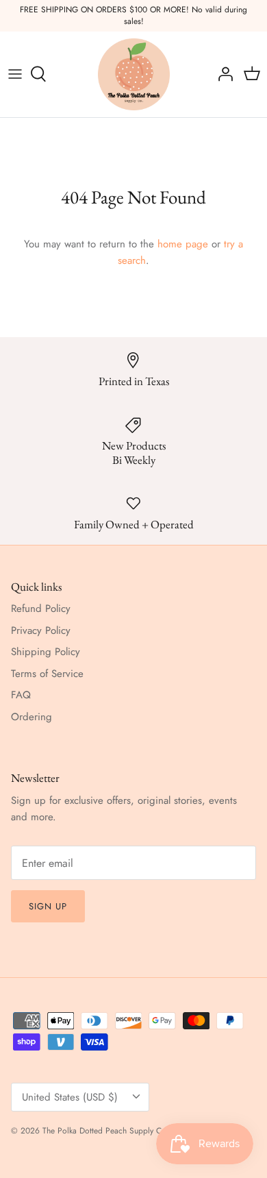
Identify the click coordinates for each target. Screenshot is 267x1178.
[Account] (222, 74)
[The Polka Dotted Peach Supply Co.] (134, 74)
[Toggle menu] (15, 74)
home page (182, 243)
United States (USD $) (70, 1097)
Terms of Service (47, 673)
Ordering (31, 716)
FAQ (21, 694)
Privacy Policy (41, 630)
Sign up (48, 906)
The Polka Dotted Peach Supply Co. (105, 1131)
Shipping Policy (45, 651)
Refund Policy (41, 608)
